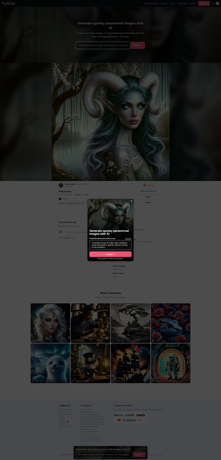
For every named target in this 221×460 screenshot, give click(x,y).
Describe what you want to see (102, 238)
